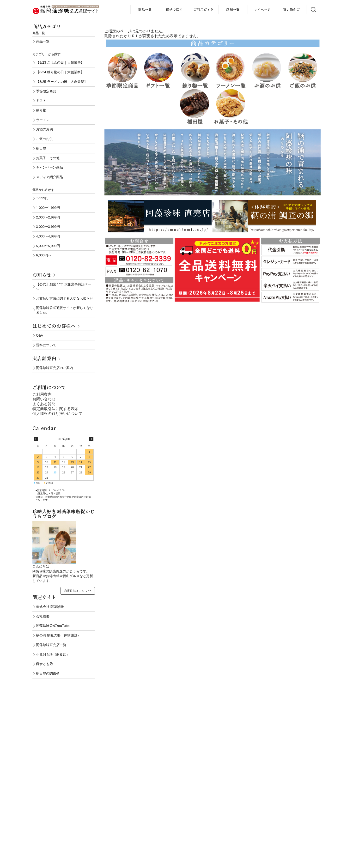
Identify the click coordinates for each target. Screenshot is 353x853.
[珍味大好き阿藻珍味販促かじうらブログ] (54, 523)
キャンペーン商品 (49, 167)
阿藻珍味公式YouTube (53, 626)
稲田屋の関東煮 (48, 673)
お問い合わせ (43, 399)
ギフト (41, 101)
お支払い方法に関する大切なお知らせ (64, 298)
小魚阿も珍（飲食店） (53, 654)
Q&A (39, 335)
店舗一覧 (233, 9)
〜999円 (42, 198)
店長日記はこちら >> (77, 591)
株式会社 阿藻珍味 (50, 607)
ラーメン (42, 120)
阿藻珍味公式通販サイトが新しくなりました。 (64, 310)
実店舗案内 (44, 358)
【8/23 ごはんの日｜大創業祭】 (60, 62)
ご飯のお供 (44, 139)
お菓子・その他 (48, 158)
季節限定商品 (46, 91)
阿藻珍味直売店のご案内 (54, 368)
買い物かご (291, 9)
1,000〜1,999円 (48, 208)
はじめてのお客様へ (54, 325)
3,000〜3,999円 (48, 227)
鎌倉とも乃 (44, 664)
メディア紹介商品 (49, 177)
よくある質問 (43, 404)
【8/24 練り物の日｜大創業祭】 (60, 72)
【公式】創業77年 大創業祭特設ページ (63, 286)
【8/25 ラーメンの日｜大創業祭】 (61, 82)
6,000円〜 (43, 255)
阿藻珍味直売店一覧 (51, 645)
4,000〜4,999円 (48, 236)
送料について (46, 345)
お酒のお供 (44, 129)
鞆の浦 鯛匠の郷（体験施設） (58, 635)
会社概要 (42, 616)
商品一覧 (145, 9)
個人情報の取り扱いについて (57, 413)
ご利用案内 (42, 394)
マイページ (262, 9)
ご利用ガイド (204, 9)
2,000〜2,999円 (48, 217)
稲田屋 (41, 148)
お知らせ (41, 274)
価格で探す (174, 9)
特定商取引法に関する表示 (55, 409)
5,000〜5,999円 (48, 246)
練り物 (41, 110)
